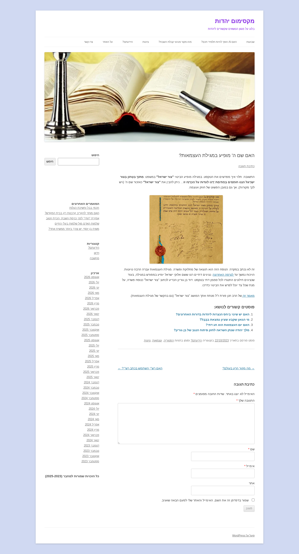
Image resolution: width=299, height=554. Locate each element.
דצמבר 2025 (91, 319)
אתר (252, 483)
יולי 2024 (94, 408)
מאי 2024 (93, 419)
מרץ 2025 (93, 366)
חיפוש (95, 155)
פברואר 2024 (91, 435)
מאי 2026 (93, 293)
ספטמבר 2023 (90, 461)
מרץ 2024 (93, 429)
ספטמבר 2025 (90, 335)
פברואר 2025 (91, 372)
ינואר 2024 (92, 440)
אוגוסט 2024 (91, 403)
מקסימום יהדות (235, 21)
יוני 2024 (94, 414)
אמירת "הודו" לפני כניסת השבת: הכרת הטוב (72, 218)
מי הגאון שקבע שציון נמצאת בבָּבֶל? (224, 319)
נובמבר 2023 (91, 450)
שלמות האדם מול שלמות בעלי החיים (77, 223)
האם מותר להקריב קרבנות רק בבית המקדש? (72, 213)
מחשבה (94, 258)
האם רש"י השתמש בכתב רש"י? (140, 368)
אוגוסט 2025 (91, 340)
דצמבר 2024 (91, 382)
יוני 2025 (94, 350)
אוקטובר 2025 (90, 329)
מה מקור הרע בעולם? (238, 368)
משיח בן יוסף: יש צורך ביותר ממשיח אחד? (73, 229)
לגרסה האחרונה (223, 274)
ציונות (145, 41)
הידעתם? (127, 41)
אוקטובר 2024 (90, 393)
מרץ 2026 (93, 303)
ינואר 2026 (92, 314)
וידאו (96, 253)
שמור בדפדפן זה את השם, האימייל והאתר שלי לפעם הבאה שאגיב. (205, 500)
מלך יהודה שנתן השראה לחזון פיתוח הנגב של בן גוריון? (211, 330)
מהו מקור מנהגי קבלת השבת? (175, 41)
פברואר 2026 (91, 308)
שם (251, 449)
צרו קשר (88, 41)
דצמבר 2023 (91, 445)
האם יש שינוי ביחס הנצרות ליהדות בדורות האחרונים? (212, 314)
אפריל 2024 (92, 424)
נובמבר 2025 (91, 324)
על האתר (108, 41)
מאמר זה (248, 295)
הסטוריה (169, 340)
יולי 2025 (94, 345)
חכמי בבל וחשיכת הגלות (84, 207)
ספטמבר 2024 (90, 398)
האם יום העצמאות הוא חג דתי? (227, 325)
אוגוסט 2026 (91, 277)
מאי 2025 (93, 356)
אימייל (249, 466)
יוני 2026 (94, 287)
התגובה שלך (245, 400)
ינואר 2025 (92, 377)
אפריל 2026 (92, 298)
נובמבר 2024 (91, 387)
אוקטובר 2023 (90, 456)
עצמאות (157, 340)
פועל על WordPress (243, 535)
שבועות (250, 41)
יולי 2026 (94, 282)
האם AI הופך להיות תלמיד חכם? (219, 41)
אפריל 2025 (92, 361)
